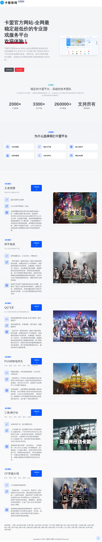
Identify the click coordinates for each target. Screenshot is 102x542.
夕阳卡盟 (74, 527)
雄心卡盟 (7, 527)
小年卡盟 (52, 525)
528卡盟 (45, 525)
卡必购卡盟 (82, 525)
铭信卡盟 (52, 527)
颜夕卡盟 (22, 527)
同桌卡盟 (74, 525)
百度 (14, 525)
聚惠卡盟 (59, 525)
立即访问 (9, 70)
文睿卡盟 (30, 525)
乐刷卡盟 (82, 527)
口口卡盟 (67, 527)
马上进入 (19, 70)
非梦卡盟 (89, 527)
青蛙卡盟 (44, 527)
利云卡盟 (67, 525)
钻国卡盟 (7, 529)
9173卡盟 (59, 527)
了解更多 (36, 187)
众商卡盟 (90, 525)
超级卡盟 (37, 527)
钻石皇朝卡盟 (21, 525)
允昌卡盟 (38, 525)
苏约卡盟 (15, 527)
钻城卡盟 (30, 527)
